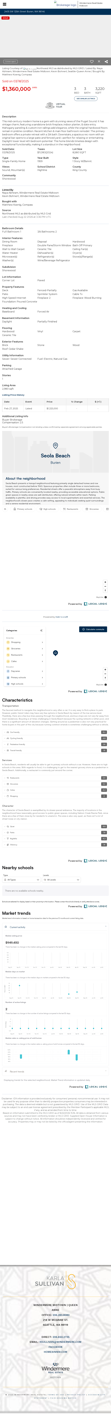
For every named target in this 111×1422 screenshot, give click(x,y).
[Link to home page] (65, 4)
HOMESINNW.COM (55, 1351)
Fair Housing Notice (63, 1398)
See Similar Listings (86, 99)
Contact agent (10, 61)
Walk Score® (61, 617)
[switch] (91, 61)
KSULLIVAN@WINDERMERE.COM (60, 1341)
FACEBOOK (55, 1346)
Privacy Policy (76, 1395)
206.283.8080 (61, 1314)
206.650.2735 (61, 1336)
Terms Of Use (56, 1395)
